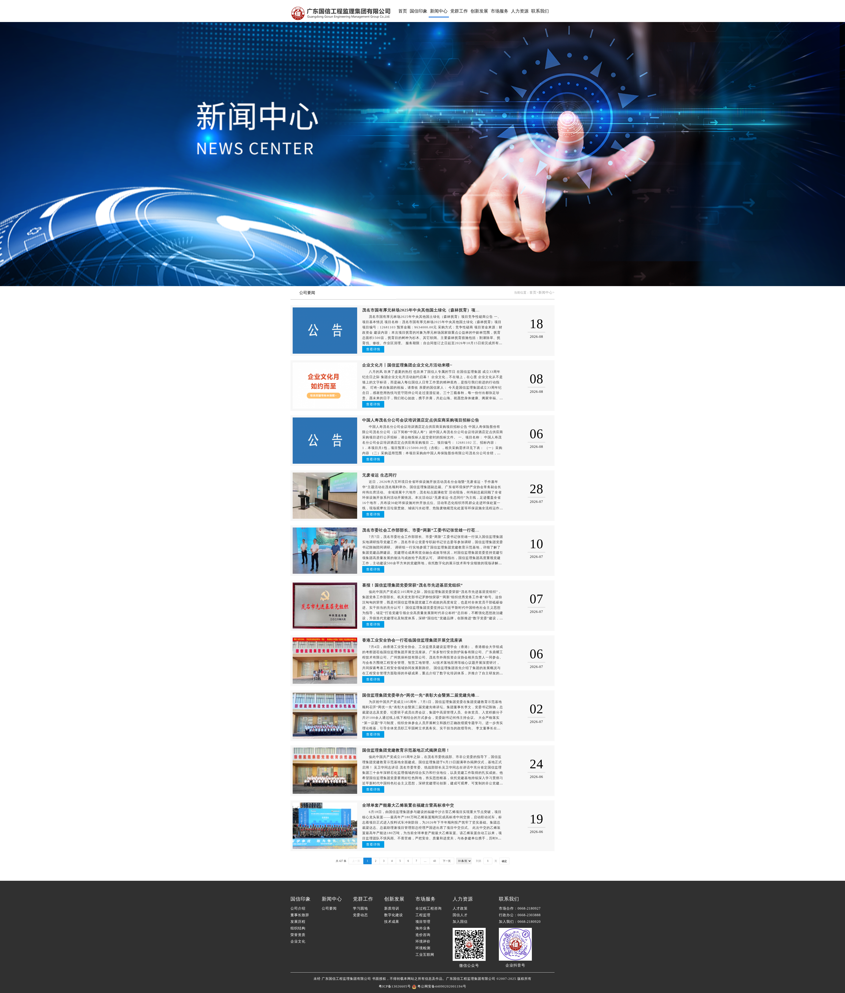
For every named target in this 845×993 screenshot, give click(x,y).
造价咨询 (422, 935)
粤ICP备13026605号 (395, 986)
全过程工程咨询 (428, 908)
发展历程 (297, 921)
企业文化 (297, 941)
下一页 (447, 860)
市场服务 (499, 11)
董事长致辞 (299, 915)
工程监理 (422, 915)
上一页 (356, 860)
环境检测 (422, 948)
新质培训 (391, 908)
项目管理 (422, 921)
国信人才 (460, 915)
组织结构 (297, 928)
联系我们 (540, 11)
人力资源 (520, 11)
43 (434, 860)
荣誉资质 (297, 935)
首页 (402, 11)
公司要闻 (307, 293)
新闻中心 (439, 11)
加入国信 (460, 921)
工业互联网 (424, 954)
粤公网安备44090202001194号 (441, 986)
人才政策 (460, 908)
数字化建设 (393, 915)
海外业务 (422, 928)
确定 (504, 861)
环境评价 (422, 941)
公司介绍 (297, 908)
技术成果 (391, 921)
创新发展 (479, 11)
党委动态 (360, 915)
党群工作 (459, 11)
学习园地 (360, 908)
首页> (533, 292)
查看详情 (373, 349)
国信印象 (418, 11)
